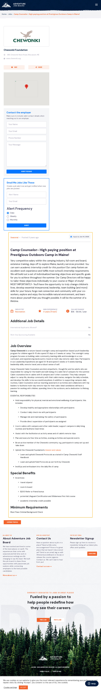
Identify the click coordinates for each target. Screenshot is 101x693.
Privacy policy (45, 672)
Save (15, 67)
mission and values (53, 450)
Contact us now (43, 566)
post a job (57, 620)
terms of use (56, 672)
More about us (9, 575)
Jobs (10, 14)
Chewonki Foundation (16, 50)
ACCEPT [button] (23, 687)
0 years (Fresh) (50, 312)
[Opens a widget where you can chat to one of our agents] (92, 684)
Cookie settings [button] (10, 687)
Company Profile (12, 522)
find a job (43, 620)
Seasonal (14, 237)
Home (4, 14)
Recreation (20, 312)
